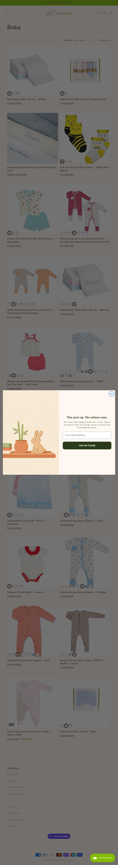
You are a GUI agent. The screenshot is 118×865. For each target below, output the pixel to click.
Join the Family (87, 445)
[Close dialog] (111, 393)
